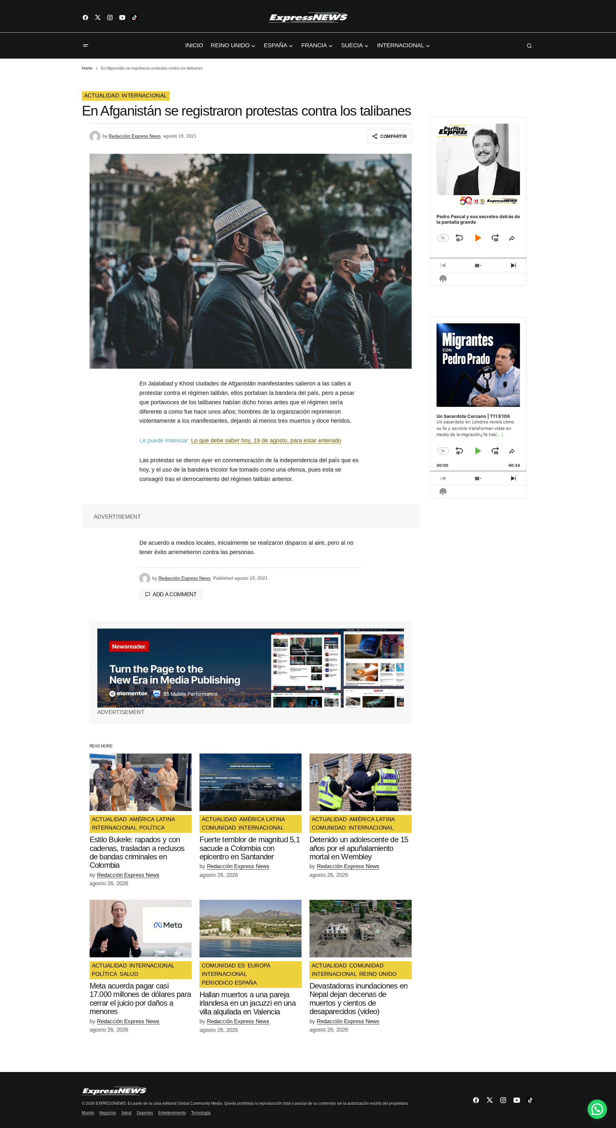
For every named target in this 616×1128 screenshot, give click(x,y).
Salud (126, 1113)
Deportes (145, 1113)
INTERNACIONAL (144, 96)
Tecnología (201, 1113)
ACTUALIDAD (101, 96)
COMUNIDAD (219, 828)
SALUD (129, 974)
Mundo (88, 1113)
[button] (86, 46)
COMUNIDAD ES (223, 966)
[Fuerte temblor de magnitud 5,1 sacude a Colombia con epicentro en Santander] (251, 782)
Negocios (107, 1113)
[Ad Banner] (250, 668)
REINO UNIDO (378, 974)
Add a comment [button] (175, 594)
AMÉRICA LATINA (152, 819)
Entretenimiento (172, 1113)
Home (87, 68)
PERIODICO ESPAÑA (229, 983)
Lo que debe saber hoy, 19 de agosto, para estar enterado (266, 440)
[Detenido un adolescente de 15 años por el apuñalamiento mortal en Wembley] (360, 782)
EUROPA (259, 966)
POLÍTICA (152, 828)
